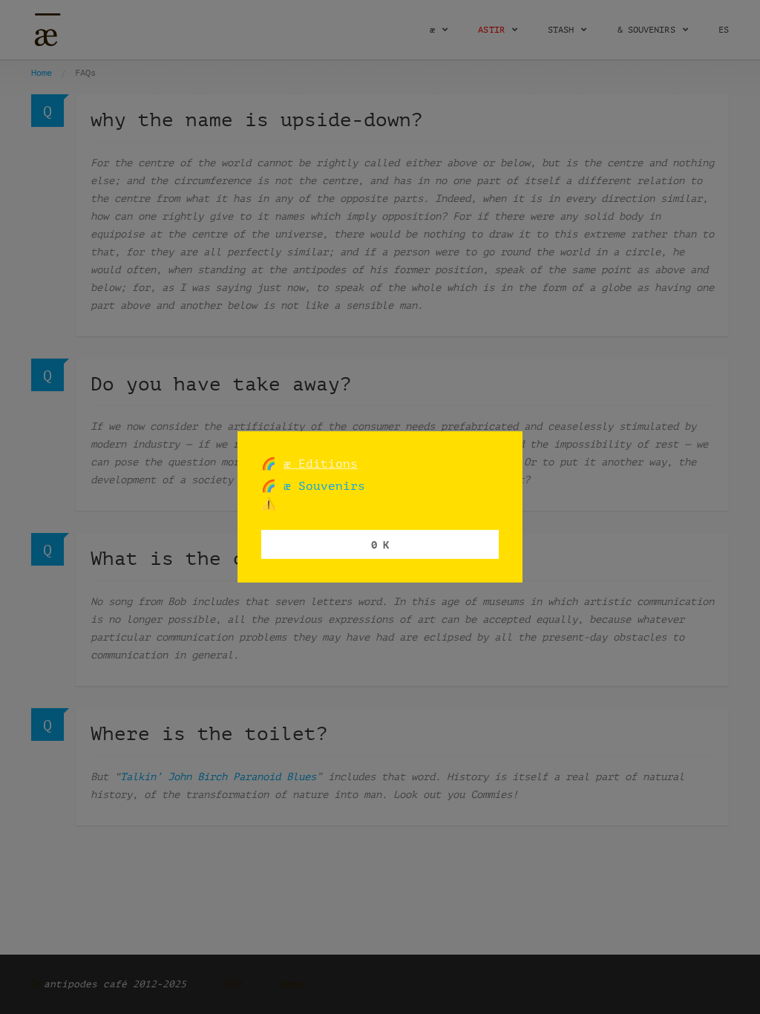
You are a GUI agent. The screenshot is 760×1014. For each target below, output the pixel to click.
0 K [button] (380, 543)
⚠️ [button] (268, 504)
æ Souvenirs (320, 486)
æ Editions (321, 464)
